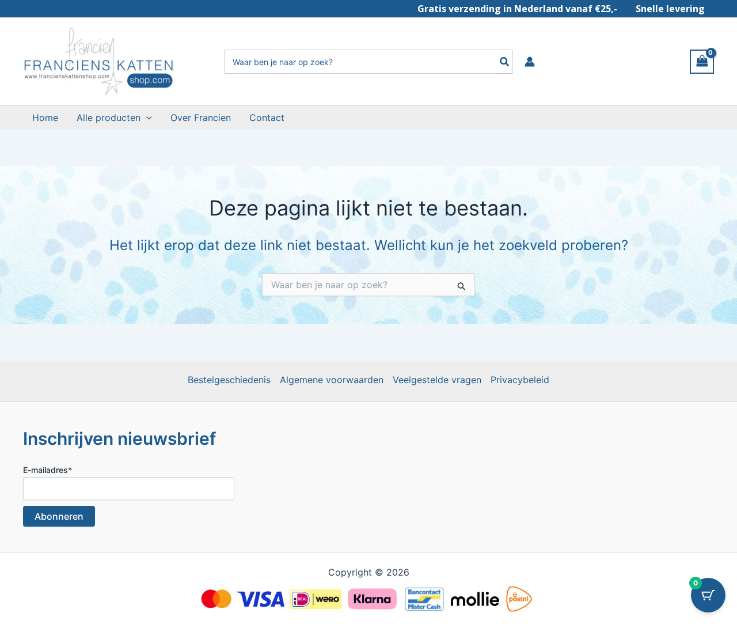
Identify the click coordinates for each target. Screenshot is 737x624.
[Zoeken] (504, 61)
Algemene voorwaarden (331, 379)
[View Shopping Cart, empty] (702, 61)
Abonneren (59, 516)
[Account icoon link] (530, 61)
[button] (146, 117)
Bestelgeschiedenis (229, 379)
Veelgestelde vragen (437, 379)
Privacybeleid (520, 379)
